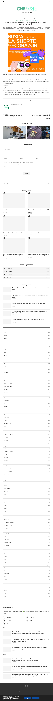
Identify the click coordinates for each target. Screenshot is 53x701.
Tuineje (27, 570)
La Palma (27, 460)
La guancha (27, 446)
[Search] (49, 2)
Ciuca (27, 369)
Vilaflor (27, 590)
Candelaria (27, 366)
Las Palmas (27, 465)
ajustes (17, 699)
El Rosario (27, 392)
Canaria (27, 363)
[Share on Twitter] (30, 100)
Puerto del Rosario (27, 516)
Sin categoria (27, 545)
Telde (27, 562)
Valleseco (27, 579)
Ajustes (43, 698)
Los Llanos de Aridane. (27, 471)
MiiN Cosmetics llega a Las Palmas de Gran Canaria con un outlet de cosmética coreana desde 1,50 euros (29, 304)
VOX (27, 593)
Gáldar (27, 403)
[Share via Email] (33, 100)
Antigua (27, 341)
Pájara (27, 499)
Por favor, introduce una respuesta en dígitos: (12, 164)
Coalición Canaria (27, 375)
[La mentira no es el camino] (39, 223)
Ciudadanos (27, 372)
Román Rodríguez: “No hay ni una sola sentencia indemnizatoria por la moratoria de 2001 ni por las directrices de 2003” (29, 648)
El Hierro (27, 389)
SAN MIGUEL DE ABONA (27, 531)
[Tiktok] (31, 686)
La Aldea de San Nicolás (27, 434)
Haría (27, 426)
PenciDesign (37, 691)
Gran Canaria (27, 409)
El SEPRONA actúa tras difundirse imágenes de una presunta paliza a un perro (30, 296)
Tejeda (27, 559)
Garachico (27, 406)
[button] (5, 132)
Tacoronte (27, 553)
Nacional (27, 485)
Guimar (27, 420)
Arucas (27, 358)
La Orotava (27, 457)
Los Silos (27, 477)
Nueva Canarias (27, 488)
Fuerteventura (10, 18)
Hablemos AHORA (27, 423)
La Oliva (27, 454)
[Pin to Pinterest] (32, 100)
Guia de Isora (27, 417)
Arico (27, 349)
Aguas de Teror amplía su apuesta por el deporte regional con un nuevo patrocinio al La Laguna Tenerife (29, 667)
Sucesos (27, 550)
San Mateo (27, 528)
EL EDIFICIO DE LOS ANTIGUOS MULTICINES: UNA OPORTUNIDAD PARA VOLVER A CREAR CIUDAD (30, 640)
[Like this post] (28, 100)
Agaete (27, 335)
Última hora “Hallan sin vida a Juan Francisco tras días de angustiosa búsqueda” (13, 233)
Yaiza (27, 596)
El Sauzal (27, 394)
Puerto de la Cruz (27, 514)
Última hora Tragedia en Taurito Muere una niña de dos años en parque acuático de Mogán (38, 255)
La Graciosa (27, 443)
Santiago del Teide (27, 542)
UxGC (27, 576)
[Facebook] (22, 686)
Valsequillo (27, 582)
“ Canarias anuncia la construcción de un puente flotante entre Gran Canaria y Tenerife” (14, 210)
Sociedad (27, 548)
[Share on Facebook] (29, 100)
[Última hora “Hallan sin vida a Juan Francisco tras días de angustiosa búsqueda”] (14, 223)
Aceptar (27, 698)
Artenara (27, 355)
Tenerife (27, 565)
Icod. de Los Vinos (27, 428)
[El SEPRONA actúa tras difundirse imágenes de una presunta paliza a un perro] (7, 297)
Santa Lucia (27, 536)
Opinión (27, 494)
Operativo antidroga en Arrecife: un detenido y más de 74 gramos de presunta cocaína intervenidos (28, 320)
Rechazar (36, 698)
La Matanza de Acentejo (27, 451)
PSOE (27, 511)
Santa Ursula (27, 539)
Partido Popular (27, 502)
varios (27, 587)
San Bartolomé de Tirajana (27, 522)
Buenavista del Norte (27, 360)
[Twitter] (26, 686)
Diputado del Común (27, 383)
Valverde (27, 584)
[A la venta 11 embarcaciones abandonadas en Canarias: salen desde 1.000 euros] (7, 289)
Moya (27, 482)
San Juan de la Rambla (27, 525)
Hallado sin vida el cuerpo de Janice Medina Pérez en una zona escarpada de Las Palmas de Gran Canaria (13, 255)
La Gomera (27, 440)
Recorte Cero (27, 519)
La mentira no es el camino (34, 232)
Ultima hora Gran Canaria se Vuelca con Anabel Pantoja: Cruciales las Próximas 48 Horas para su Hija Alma (39, 211)
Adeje (27, 332)
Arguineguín (27, 346)
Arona (27, 352)
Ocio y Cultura (27, 491)
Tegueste (27, 556)
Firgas (27, 397)
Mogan (27, 480)
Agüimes (27, 338)
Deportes (27, 380)
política (27, 508)
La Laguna (27, 448)
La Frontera (27, 437)
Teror (27, 567)
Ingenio (27, 431)
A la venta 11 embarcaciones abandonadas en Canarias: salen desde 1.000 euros (30, 288)
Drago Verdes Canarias (27, 386)
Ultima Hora (27, 573)
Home (4, 18)
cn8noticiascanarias (25, 30)
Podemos (27, 505)
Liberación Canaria (27, 468)
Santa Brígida (27, 533)
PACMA (27, 497)
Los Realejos (27, 474)
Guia (27, 414)
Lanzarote (27, 463)
